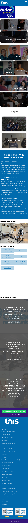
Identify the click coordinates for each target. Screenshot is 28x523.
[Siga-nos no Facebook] (9, 414)
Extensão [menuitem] (4, 440)
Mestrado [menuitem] (4, 446)
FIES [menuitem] (2, 499)
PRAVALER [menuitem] (4, 502)
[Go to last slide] (2, 12)
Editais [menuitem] (21, 250)
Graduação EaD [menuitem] (6, 434)
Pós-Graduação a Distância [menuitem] (9, 452)
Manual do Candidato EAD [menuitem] (7, 250)
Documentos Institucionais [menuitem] (9, 491)
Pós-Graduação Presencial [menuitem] (9, 449)
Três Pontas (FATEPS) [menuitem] (7, 462)
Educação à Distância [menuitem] (7, 471)
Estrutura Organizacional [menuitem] (9, 488)
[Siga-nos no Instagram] (12, 414)
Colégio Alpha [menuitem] (5, 480)
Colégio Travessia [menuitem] (6, 483)
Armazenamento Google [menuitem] (21, 262)
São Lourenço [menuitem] (5, 468)
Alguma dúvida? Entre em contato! (14, 411)
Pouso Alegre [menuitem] (5, 465)
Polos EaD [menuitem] (4, 477)
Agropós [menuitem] (3, 454)
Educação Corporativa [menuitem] (8, 443)
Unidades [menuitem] (4, 457)
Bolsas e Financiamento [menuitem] (8, 497)
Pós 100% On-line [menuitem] (6, 474)
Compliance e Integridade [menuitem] (9, 494)
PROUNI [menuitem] (4, 505)
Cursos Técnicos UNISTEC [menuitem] (9, 437)
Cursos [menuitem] (3, 429)
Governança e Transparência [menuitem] (10, 486)
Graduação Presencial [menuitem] (8, 431)
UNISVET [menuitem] (21, 256)
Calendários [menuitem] (7, 268)
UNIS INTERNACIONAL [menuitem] (7, 256)
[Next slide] (25, 12)
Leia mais (12, 331)
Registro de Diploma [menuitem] (7, 262)
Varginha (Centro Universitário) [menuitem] (10, 460)
